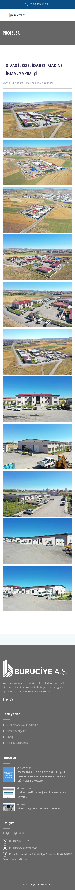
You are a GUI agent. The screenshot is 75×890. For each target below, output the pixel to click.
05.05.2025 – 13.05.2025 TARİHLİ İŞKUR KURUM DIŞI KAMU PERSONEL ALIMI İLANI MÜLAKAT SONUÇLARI (41, 776)
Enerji (10, 737)
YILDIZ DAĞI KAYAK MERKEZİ (22, 725)
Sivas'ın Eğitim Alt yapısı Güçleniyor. (40, 808)
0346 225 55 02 (39, 4)
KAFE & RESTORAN (17, 743)
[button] (63, 15)
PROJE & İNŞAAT (16, 731)
